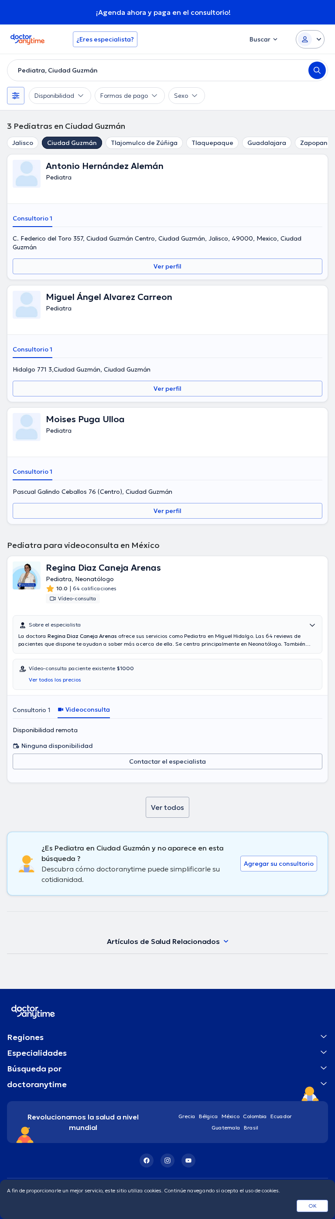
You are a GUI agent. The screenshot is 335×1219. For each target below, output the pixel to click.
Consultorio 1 (32, 218)
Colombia (255, 1116)
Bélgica (208, 1116)
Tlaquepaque (212, 143)
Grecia (186, 1116)
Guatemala (226, 1127)
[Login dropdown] (310, 39)
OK (312, 1205)
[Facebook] (147, 1160)
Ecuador (281, 1116)
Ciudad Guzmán (72, 143)
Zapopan (314, 143)
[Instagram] (167, 1160)
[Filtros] (15, 95)
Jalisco (22, 143)
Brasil (251, 1127)
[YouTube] (188, 1160)
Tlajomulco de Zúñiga (144, 143)
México (230, 1116)
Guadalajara (266, 143)
